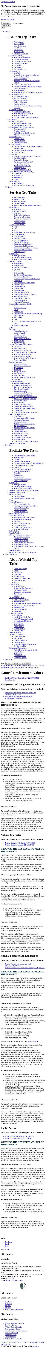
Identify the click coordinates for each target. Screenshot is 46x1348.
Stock (16, 230)
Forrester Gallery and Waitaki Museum (27, 279)
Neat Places (18, 615)
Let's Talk (17, 73)
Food (15, 306)
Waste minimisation (20, 401)
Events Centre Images (21, 541)
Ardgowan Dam (19, 439)
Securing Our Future (16, 634)
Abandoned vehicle (20, 337)
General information (20, 364)
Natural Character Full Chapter (20, 843)
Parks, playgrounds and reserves (24, 517)
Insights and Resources (17, 648)
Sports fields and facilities (22, 519)
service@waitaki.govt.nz (14, 1280)
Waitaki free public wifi (17, 443)
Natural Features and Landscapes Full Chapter (18, 965)
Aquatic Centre (19, 265)
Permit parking (19, 341)
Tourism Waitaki (19, 131)
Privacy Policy (22, 1342)
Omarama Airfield (20, 129)
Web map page (33, 1041)
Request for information (22, 217)
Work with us (14, 181)
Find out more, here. (8, 19)
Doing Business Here (16, 598)
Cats (15, 228)
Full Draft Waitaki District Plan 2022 (22, 678)
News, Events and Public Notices (20, 172)
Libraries (12, 500)
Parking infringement (21, 331)
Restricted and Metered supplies (24, 424)
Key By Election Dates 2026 (23, 162)
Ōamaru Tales (18, 631)
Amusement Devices (21, 325)
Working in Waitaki (20, 590)
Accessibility (32, 1342)
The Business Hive (20, 609)
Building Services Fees (21, 267)
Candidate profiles (20, 158)
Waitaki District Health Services (24, 133)
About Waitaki (10, 554)
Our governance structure (22, 61)
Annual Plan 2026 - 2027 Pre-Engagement (28, 92)
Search (3, 663)
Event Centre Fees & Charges (24, 543)
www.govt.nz (5, 1344)
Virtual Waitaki (19, 627)
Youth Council (19, 67)
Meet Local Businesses (21, 600)
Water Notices (18, 416)
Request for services (20, 211)
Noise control (18, 312)
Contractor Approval (16, 121)
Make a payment (19, 209)
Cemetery (17, 271)
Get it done (13, 207)
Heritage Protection (20, 640)
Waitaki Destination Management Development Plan (25, 645)
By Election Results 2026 (22, 170)
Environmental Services (22, 277)
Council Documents (16, 110)
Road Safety (18, 594)
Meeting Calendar (20, 98)
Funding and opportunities (22, 404)
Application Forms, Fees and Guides (26, 248)
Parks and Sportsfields (21, 292)
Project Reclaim (19, 152)
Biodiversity (18, 638)
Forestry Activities (20, 360)
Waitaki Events (19, 625)
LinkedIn (8, 1308)
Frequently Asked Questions (23, 246)
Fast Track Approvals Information (25, 352)
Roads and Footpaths (21, 296)
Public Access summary (18, 1138)
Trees (15, 319)
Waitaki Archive (14, 533)
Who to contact (19, 430)
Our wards (17, 65)
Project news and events (22, 537)
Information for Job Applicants (24, 185)
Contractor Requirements (22, 125)
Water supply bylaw (20, 435)
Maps (11, 327)
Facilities (8, 445)
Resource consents (20, 348)
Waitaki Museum (15, 550)
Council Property (15, 137)
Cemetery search (19, 221)
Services (8, 187)
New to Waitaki (19, 586)
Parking (12, 329)
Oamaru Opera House (16, 514)
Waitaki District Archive (22, 298)
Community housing (20, 143)
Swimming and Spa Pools (22, 244)
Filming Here (18, 623)
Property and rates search (22, 219)
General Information (20, 510)
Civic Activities (19, 273)
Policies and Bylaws (20, 115)
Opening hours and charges (23, 469)
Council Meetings (15, 94)
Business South (19, 607)
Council (9, 665)
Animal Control (19, 263)
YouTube (8, 1306)
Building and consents (16, 234)
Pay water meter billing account (24, 418)
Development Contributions (23, 250)
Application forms (20, 422)
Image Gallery (18, 652)
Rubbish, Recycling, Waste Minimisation (23, 397)
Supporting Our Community (23, 588)
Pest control (18, 317)
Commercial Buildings (21, 242)
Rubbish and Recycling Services (25, 399)
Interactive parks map (21, 529)
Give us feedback (19, 90)
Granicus (35, 1346)
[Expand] (23, 56)
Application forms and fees (23, 259)
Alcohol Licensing (20, 308)
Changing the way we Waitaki (24, 150)
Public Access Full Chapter (19, 1136)
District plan (18, 346)
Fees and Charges (15, 261)
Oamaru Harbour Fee (21, 512)
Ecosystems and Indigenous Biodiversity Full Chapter (20, 694)
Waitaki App (18, 654)
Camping (17, 269)
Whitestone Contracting (22, 135)
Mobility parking (19, 335)
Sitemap (41, 1342)
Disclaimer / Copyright (8, 1342)
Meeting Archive (19, 104)
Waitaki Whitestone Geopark (23, 619)
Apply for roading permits (22, 385)
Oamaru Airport (19, 139)
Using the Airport (19, 496)
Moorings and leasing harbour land (25, 506)
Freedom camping (20, 525)
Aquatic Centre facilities (22, 471)
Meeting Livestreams (21, 100)
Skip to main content (8, 2)
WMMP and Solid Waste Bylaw (24, 408)
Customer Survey (19, 252)
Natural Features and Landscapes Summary (25, 968)
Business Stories (19, 602)
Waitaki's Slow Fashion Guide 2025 (26, 412)
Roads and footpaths (16, 381)
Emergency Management (22, 592)
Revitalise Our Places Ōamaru (24, 605)
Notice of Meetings (20, 102)
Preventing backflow (21, 433)
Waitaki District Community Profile (26, 650)
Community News (20, 656)
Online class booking (21, 481)
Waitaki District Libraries (13, 1327)
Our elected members (21, 59)
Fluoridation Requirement (22, 437)
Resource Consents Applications (25, 358)
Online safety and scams (22, 215)
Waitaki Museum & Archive (14, 1323)
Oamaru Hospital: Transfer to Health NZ (23, 552)
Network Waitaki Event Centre (24, 283)
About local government (22, 57)
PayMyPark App (19, 343)
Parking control (19, 290)
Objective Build (19, 236)
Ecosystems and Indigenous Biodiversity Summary (19, 697)
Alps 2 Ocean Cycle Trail (22, 523)
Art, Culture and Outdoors (22, 621)
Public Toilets (14, 531)
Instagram (8, 1304)
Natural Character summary (19, 845)
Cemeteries (13, 254)
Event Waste (18, 410)
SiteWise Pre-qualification (22, 123)
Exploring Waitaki (15, 613)
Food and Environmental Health (20, 304)
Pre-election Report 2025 (22, 166)
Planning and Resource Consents (25, 294)
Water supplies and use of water (24, 428)
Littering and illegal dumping (23, 406)
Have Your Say (10, 680)
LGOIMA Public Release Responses (26, 117)
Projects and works (20, 426)
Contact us (13, 119)
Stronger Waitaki (15, 632)
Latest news (18, 173)
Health (16, 310)
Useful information (20, 333)
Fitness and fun (19, 477)
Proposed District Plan (21, 77)
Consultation (13, 71)
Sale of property (19, 375)
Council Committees (20, 63)
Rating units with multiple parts (24, 377)
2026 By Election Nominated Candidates (27, 156)
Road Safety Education (21, 389)
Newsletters (18, 177)
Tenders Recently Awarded (23, 393)
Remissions (17, 370)
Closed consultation (20, 79)
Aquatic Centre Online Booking (16, 1331)
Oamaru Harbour (19, 141)
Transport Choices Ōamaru (23, 395)
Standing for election (21, 160)
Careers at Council (11, 1333)
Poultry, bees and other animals (24, 232)
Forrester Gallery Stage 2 (17, 492)
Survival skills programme (22, 479)
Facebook (8, 1302)
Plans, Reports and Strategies (23, 114)
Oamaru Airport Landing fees (24, 498)
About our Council (15, 56)
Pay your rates (18, 368)
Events (16, 179)
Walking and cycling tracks (23, 527)
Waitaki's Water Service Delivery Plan (26, 441)
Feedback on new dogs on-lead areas (26, 75)
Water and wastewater (16, 414)
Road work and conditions (23, 387)
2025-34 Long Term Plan (22, 85)
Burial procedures (20, 256)
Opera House (18, 288)
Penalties (17, 379)
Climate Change (19, 642)
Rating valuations (19, 372)
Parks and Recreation (16, 515)
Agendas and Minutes (21, 96)
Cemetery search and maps (23, 257)
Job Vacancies (18, 183)
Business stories (19, 611)
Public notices (18, 175)
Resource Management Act (23, 354)
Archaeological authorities (22, 350)
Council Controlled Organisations (20, 127)
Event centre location (21, 539)
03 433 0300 (10, 1278)
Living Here (13, 584)
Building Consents (20, 238)
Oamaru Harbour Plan (21, 508)
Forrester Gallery (11, 1325)
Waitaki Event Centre (21, 544)
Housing (16, 596)
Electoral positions (20, 168)
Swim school (18, 475)
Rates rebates (18, 373)
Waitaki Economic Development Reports (27, 603)
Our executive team (20, 69)
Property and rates (15, 362)
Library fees (18, 281)
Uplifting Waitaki (19, 636)
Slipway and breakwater (22, 504)
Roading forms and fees (22, 383)
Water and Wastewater (21, 302)
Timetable (17, 473)
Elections (12, 154)
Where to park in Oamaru (22, 339)
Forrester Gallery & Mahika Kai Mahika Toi (24, 490)
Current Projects (14, 144)
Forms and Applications (22, 112)
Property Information (21, 240)
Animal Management (16, 225)
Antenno (17, 213)
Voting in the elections (21, 164)
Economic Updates (20, 658)
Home (3, 665)
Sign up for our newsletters (14, 1310)
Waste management (20, 300)
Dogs (15, 227)
